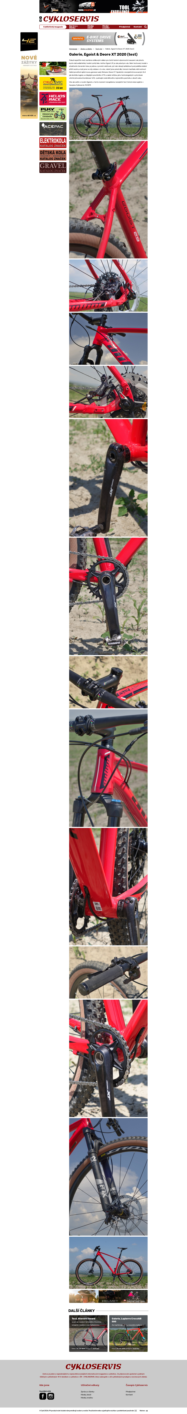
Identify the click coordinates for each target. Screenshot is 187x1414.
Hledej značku (105, 27)
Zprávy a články (73, 27)
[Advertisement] (52, 45)
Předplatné (124, 27)
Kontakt (138, 27)
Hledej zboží (90, 27)
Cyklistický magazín (53, 27)
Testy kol (98, 49)
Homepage (73, 49)
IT (136, 1411)
